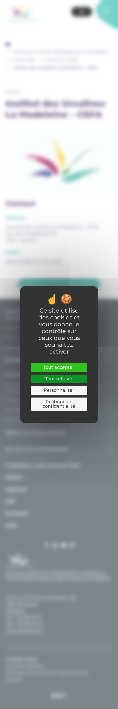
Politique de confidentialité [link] (59, 404)
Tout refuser (58, 378)
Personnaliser (59, 390)
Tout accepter (58, 367)
